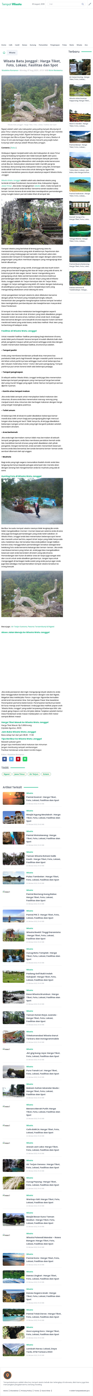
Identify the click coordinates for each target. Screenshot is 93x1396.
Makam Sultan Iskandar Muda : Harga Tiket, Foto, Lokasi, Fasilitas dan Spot (43, 1091)
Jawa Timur (6, 186)
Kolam (46, 774)
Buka (13, 147)
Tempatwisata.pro (82, 1391)
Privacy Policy (26, 1391)
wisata (37, 186)
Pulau (64, 45)
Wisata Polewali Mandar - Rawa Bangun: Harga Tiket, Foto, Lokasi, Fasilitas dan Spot (43, 1240)
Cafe (10, 45)
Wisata (79, 45)
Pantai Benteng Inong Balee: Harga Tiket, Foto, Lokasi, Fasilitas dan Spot (41, 897)
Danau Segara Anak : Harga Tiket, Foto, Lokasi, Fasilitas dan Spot (43, 1296)
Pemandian (43, 45)
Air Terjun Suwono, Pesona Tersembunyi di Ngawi (32, 626)
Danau (24, 45)
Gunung (33, 45)
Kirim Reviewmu (56, 70)
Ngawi (7, 774)
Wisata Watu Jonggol (10, 180)
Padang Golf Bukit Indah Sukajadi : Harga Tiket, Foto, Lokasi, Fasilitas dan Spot (41, 976)
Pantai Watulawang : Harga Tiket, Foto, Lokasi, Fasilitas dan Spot (43, 838)
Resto (72, 45)
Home (3, 45)
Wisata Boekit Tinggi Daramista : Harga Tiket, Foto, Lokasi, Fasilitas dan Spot (43, 935)
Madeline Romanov (10, 70)
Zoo (86, 45)
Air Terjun (33, 774)
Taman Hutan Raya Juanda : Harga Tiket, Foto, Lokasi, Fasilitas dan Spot (41, 1018)
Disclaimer (14, 1391)
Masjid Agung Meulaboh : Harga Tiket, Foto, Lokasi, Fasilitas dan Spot (43, 817)
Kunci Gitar (46, 1391)
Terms (36, 1391)
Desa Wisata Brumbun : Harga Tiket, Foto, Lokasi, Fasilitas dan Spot (43, 997)
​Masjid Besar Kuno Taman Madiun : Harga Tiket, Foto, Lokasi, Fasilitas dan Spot (40, 1220)
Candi (17, 45)
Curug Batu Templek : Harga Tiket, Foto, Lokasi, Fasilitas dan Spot (43, 956)
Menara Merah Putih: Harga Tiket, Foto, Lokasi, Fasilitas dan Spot (43, 1111)
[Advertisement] (46, 25)
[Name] (83, 4)
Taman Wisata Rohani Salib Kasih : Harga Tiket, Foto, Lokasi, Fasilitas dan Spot (43, 859)
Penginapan (55, 45)
